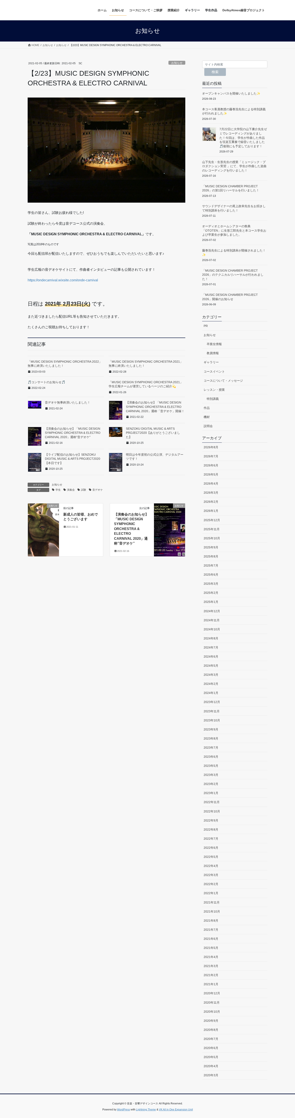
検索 (215, 72)
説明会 (208, 426)
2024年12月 (212, 611)
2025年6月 (211, 574)
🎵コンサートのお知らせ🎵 (46, 382)
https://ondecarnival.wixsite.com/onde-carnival (63, 280)
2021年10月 (212, 911)
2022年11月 (212, 802)
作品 (207, 408)
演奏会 (71, 489)
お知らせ (176, 62)
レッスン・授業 (214, 389)
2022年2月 (211, 884)
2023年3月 (211, 775)
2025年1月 (211, 602)
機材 (207, 417)
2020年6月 (211, 1048)
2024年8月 (211, 638)
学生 (58, 489)
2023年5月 (211, 765)
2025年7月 (211, 565)
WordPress (123, 1109)
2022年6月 (211, 847)
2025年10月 (212, 538)
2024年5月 (211, 665)
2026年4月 (211, 483)
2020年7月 (211, 1039)
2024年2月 (211, 684)
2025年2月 (211, 592)
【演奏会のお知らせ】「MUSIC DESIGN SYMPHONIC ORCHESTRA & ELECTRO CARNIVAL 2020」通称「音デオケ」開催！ (155, 407)
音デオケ (97, 489)
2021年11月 (212, 902)
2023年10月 (212, 720)
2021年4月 (211, 957)
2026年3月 (211, 492)
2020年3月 (211, 1075)
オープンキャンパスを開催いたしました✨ (231, 93)
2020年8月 (211, 1030)
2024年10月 (212, 629)
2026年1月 (211, 511)
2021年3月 (211, 966)
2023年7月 (211, 747)
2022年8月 (211, 829)
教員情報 (213, 353)
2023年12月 (212, 702)
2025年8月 (211, 556)
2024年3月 (211, 674)
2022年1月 (211, 893)
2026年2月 (211, 501)
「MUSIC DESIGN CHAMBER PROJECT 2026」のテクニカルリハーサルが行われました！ (232, 275)
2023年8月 (211, 738)
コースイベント (214, 371)
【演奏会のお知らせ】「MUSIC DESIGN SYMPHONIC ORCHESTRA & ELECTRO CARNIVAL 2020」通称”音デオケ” (131, 529)
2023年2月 (211, 784)
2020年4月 (211, 1066)
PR (206, 326)
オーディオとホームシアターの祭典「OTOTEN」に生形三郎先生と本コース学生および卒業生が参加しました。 (234, 230)
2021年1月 (211, 984)
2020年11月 (212, 1002)
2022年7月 (211, 838)
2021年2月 (211, 975)
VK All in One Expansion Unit (176, 1109)
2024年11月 (212, 620)
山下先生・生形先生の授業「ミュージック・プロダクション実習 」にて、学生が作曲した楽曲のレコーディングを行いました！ (234, 166)
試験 (83, 489)
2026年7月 (211, 456)
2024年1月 (211, 693)
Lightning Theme (146, 1109)
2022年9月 (211, 820)
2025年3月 (211, 583)
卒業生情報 (214, 344)
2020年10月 (212, 1011)
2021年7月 (211, 929)
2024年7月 (211, 647)
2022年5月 (211, 857)
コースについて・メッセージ (223, 380)
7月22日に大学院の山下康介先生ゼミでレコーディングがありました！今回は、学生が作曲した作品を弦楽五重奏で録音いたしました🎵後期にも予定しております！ (243, 137)
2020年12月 (212, 993)
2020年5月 (211, 1057)
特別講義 (213, 398)
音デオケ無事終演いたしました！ (67, 402)
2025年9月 (211, 547)
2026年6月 (211, 465)
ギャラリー (211, 362)
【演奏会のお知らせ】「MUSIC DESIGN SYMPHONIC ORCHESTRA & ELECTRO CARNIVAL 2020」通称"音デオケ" (72, 433)
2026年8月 (211, 447)
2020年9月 (211, 1020)
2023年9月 (211, 729)
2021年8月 (211, 920)
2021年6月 (211, 938)
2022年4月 (211, 866)
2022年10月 (212, 811)
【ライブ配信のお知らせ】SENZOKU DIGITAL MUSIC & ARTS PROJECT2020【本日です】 (72, 459)
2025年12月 (212, 520)
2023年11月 (212, 711)
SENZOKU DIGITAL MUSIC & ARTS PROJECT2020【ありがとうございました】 (153, 433)
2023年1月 (211, 793)
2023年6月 (211, 756)
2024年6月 (211, 656)
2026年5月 (211, 474)
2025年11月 (212, 529)
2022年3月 (211, 875)
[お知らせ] (43, 513)
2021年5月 (211, 948)
